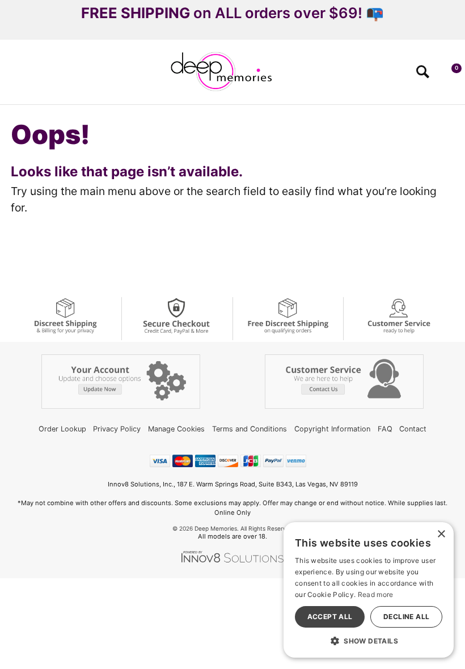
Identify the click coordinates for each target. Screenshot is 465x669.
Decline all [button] (406, 616)
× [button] (441, 534)
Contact (412, 429)
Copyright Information (332, 429)
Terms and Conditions (249, 429)
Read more (376, 594)
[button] (13, 75)
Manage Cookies (176, 429)
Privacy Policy (117, 429)
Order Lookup (62, 429)
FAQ (385, 429)
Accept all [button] (330, 616)
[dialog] (369, 590)
